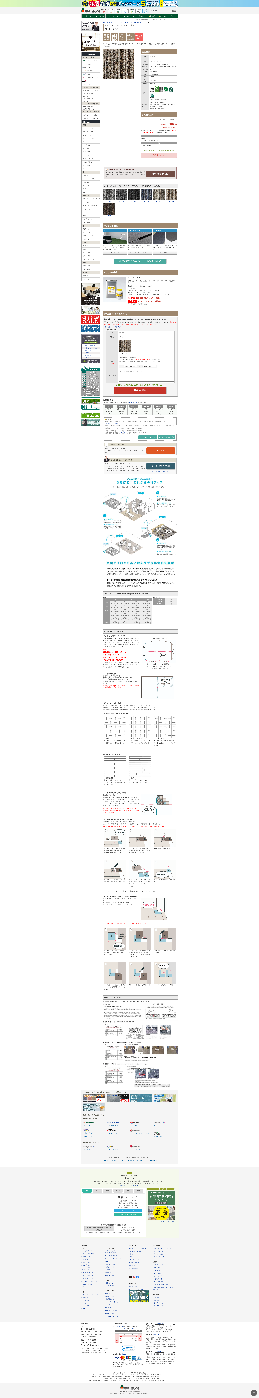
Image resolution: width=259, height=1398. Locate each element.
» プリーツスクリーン (87, 1272)
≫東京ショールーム (91, 345)
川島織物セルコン (92, 77)
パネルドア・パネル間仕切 (90, 205)
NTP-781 (158, 201)
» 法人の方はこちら (158, 1306)
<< (124, 1328)
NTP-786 (133, 201)
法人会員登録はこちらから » (160, 471)
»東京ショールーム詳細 (128, 1211)
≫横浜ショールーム (91, 350)
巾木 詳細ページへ (115, 252)
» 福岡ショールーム (135, 1265)
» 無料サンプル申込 (158, 1265)
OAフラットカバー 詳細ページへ (140, 252)
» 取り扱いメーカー (158, 1303)
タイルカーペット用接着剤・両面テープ (88, 108)
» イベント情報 (133, 1268)
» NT (155, 1125)
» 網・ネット (109, 1293)
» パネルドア (109, 1261)
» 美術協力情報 (157, 1279)
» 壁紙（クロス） (110, 1272)
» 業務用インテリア (111, 1313)
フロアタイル (86, 182)
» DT (155, 1128)
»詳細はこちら (157, 1334)
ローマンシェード (88, 131)
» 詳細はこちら (124, 1354)
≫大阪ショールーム (91, 355)
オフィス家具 (86, 269)
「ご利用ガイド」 (124, 432)
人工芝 (85, 249)
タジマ (89, 81)
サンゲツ (90, 71)
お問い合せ (160, 450)
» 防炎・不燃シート (111, 1296)
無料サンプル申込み (160, 174)
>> (133, 1328)
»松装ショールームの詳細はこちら (129, 1186)
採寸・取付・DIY (113, 16)
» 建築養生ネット (110, 1299)
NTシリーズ (128, 22)
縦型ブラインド (87, 148)
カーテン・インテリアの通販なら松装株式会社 (129, 1391)
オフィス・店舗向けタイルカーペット (88, 95)
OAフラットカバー (134, 230)
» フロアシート (85, 1303)
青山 (97, 1190)
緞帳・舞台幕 (86, 222)
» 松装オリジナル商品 (111, 1310)
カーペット (106, 1160)
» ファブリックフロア (114, 1149)
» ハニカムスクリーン (87, 1275)
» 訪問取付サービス (158, 1257)
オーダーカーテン (88, 128)
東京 (87, 1190)
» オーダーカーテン (87, 1251)
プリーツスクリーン (88, 155)
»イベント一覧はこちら (168, 1221)
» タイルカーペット (113, 1133)
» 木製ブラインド (86, 1262)
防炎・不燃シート (88, 256)
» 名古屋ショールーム (135, 1259)
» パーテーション (110, 1264)
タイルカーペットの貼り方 (90, 118)
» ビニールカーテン (111, 1255)
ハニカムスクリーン (88, 158)
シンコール (90, 67)
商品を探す (87, 16)
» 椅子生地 (108, 1307)
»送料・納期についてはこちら (113, 327)
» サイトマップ (157, 1276)
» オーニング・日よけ (111, 1302)
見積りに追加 (140, 390)
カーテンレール (87, 135)
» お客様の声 (133, 1286)
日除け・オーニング (88, 252)
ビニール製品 (86, 202)
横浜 (107, 1190)
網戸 (84, 169)
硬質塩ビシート (87, 232)
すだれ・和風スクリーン (90, 162)
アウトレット (86, 279)
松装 (104, 22)
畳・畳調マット (87, 189)
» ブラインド (85, 1259)
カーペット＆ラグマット (90, 179)
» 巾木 (83, 1308)
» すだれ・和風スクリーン (89, 1281)
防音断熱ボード (87, 239)
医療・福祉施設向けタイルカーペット (88, 100)
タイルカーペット (89, 54)
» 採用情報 (156, 1300)
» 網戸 (83, 1287)
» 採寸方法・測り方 (158, 1254)
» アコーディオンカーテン (113, 1258)
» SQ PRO (134, 1126)
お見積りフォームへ (159, 155)
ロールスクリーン (88, 152)
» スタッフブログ (158, 1282)
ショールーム (99, 16)
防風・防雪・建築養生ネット (91, 259)
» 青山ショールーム (135, 1254)
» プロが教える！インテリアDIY (162, 1248)
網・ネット (86, 245)
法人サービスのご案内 (161, 466)
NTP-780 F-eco (138, 22)
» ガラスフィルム (86, 1284)
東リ (88, 74)
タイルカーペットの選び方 (90, 115)
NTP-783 (108, 201)
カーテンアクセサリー (89, 138)
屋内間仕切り (86, 266)
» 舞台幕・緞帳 (109, 1275)
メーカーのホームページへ (147, 437)
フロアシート (86, 185)
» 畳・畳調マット (86, 1306)
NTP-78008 (121, 201)
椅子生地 (85, 276)
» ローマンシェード (87, 1278)
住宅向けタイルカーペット (90, 91)
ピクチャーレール (88, 236)
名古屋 (118, 1190)
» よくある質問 (157, 1273)
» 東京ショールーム (135, 1251)
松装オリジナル (92, 60)
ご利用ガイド (133, 403)
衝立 (84, 212)
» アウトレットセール (111, 1316)
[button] (128, 1348)
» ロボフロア (158, 1136)
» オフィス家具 (109, 1286)
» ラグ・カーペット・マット (89, 1294)
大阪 (128, 1190)
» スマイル (87, 1125)
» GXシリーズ (88, 1136)
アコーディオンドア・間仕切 (91, 199)
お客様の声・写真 (128, 16)
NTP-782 (171, 201)
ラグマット (116, 1160)
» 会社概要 (156, 1297)
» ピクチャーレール (111, 1270)
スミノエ (90, 64)
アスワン (90, 84)
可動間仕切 (86, 216)
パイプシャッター (88, 219)
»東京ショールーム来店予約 (128, 1214)
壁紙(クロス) (86, 229)
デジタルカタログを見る (166, 437)
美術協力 (152, 16)
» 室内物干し (109, 1283)
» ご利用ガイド (157, 1270)
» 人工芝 (107, 1304)
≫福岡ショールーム (91, 358)
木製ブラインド (87, 145)
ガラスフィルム (87, 165)
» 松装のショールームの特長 (137, 1248)
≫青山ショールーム (91, 348)
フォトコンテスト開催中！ (167, 16)
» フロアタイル (85, 1300)
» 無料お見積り (157, 1267)
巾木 (84, 192)
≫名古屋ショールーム (90, 353)
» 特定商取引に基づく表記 (160, 1284)
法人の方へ (141, 16)
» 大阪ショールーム (135, 1262)
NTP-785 (146, 201)
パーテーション (87, 209)
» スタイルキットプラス (91, 1149)
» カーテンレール (86, 1256)
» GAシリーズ (88, 1133)
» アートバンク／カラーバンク (140, 1133)
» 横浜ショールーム (135, 1257)
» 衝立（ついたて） (111, 1267)
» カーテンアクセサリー (88, 1253)
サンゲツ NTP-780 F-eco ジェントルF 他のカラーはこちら (140, 261)
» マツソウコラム (158, 1251)
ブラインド (86, 142)
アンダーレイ (158, 230)
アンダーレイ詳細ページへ (165, 252)
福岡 (138, 1190)
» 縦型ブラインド (86, 1265)
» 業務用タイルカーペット (115, 1125)
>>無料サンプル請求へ (112, 423)
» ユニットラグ (135, 1149)
